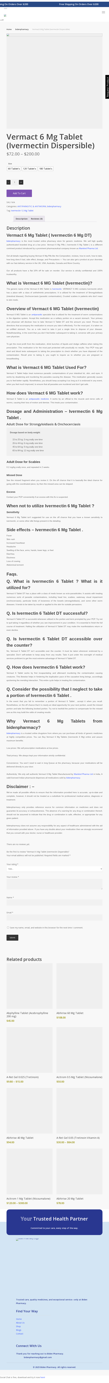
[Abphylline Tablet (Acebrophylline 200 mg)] (30, 986)
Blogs (18, 1330)
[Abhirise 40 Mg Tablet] (30, 1111)
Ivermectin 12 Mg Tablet (22, 210)
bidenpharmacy (22, 29)
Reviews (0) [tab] (37, 218)
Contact (19, 1333)
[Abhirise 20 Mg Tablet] (79, 1171)
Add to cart (19, 193)
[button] (54, 8)
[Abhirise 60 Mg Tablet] (79, 986)
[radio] (14, 169)
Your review (13, 877)
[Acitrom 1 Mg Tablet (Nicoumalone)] (30, 1171)
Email (10, 912)
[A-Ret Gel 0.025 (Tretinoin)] (30, 1050)
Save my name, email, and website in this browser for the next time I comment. (46, 927)
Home (9, 29)
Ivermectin (57, 289)
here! (42, 1377)
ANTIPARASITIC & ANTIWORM (31, 206)
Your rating (12, 864)
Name (10, 897)
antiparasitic (37, 314)
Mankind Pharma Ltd (88, 248)
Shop (18, 1326)
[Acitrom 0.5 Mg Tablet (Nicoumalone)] (79, 1050)
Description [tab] (22, 218)
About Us (20, 1322)
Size (10, 164)
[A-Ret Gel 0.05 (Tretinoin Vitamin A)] (79, 1111)
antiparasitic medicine (39, 399)
